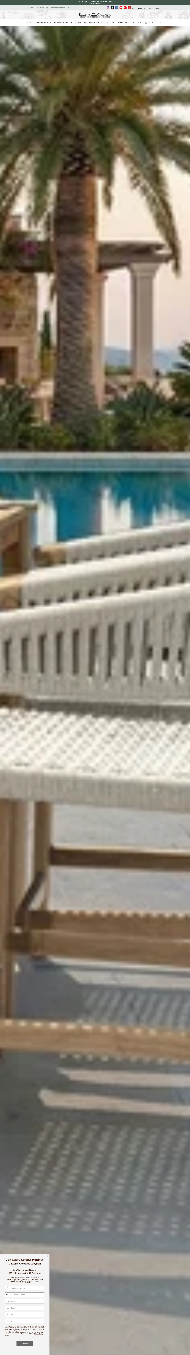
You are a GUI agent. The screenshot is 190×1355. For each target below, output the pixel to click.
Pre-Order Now (95, 4)
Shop (29, 22)
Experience (94, 22)
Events (121, 22)
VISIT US (147, 8)
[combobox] (8, 1295)
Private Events (61, 22)
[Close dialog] (47, 1256)
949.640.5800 (39, 8)
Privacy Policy (38, 1334)
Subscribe (25, 1343)
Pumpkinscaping (44, 22)
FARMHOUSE (157, 8)
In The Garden (77, 22)
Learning (108, 22)
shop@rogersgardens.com (57, 8)
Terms (7, 1335)
